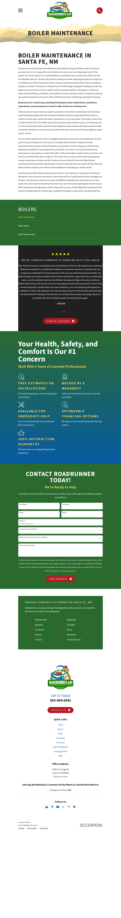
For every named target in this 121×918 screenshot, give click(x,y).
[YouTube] (57, 806)
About (60, 729)
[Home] (59, 10)
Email (64, 513)
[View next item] (63, 312)
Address (22, 521)
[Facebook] (52, 806)
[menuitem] (60, 218)
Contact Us (58, 710)
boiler (33, 72)
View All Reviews (58, 321)
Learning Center (60, 751)
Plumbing (60, 738)
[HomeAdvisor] (74, 806)
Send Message (58, 579)
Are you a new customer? (28, 529)
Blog (60, 755)
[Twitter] (63, 806)
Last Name (66, 505)
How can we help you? (27, 545)
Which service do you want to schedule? (33, 537)
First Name (23, 505)
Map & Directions (60, 776)
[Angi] (68, 806)
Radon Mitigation (60, 747)
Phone (21, 513)
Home (60, 724)
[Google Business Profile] (46, 806)
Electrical (60, 742)
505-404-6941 (60, 700)
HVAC (60, 733)
